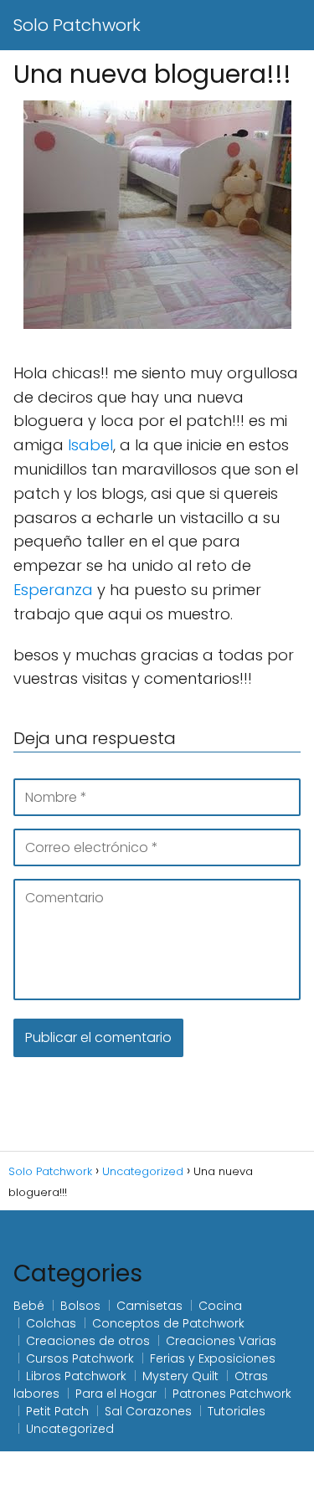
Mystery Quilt (180, 1376)
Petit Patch (57, 1411)
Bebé (28, 1305)
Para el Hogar (116, 1393)
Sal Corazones (148, 1411)
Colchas (51, 1323)
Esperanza (55, 589)
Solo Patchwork (77, 25)
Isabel (90, 444)
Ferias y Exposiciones (212, 1358)
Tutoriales (236, 1411)
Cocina (220, 1305)
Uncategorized (70, 1428)
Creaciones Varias (221, 1340)
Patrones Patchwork (231, 1393)
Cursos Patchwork (80, 1358)
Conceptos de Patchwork (168, 1323)
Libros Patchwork (76, 1376)
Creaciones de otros (88, 1340)
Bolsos (80, 1305)
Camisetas (149, 1305)
